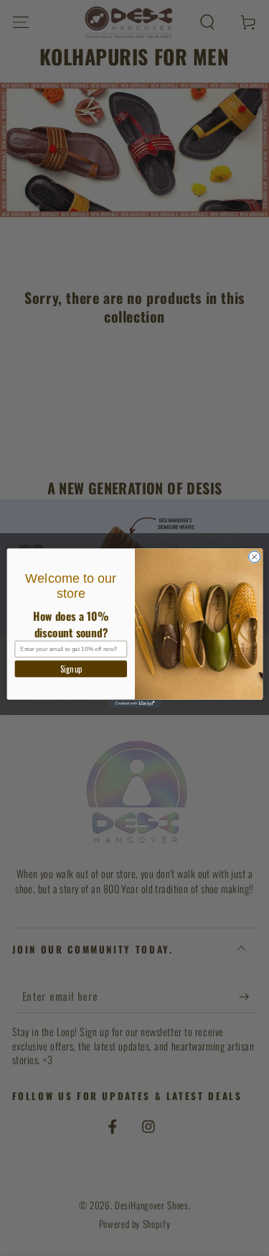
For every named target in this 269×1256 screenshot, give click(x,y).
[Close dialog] (254, 557)
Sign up (70, 668)
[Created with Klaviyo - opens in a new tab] (134, 704)
